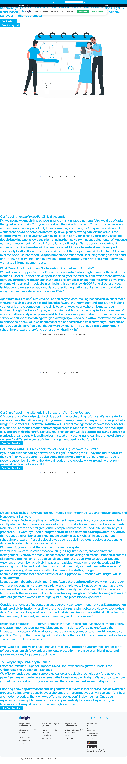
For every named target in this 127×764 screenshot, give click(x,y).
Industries (90, 738)
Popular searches (92, 735)
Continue (79, 2)
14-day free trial (87, 696)
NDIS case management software (103, 635)
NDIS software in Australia (42, 424)
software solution (100, 692)
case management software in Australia (31, 243)
